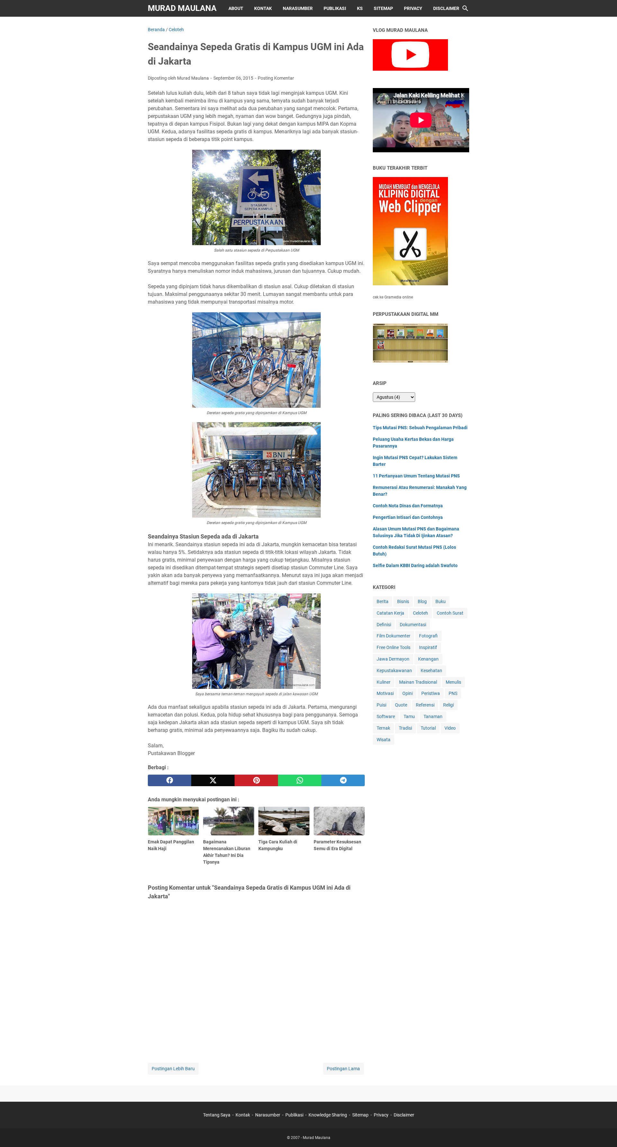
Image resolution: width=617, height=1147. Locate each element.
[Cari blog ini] (465, 8)
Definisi (384, 624)
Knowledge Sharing (327, 1114)
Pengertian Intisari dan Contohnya (408, 517)
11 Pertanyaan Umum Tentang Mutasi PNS (416, 475)
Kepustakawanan (394, 670)
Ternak (383, 728)
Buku (440, 601)
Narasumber (298, 8)
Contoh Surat (450, 613)
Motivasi (385, 693)
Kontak (263, 8)
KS (360, 8)
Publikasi (335, 8)
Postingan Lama (343, 1068)
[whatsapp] (299, 780)
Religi (448, 704)
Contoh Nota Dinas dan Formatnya (408, 505)
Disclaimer (446, 8)
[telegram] (343, 780)
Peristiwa (430, 693)
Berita (383, 601)
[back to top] (604, 1132)
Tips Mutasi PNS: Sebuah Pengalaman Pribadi (420, 427)
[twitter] (213, 780)
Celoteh (420, 613)
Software (386, 716)
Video (450, 728)
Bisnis (403, 601)
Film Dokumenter (393, 635)
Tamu (409, 716)
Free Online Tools (393, 647)
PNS (453, 693)
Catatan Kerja (390, 613)
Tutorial (428, 728)
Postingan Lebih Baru (173, 1068)
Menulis (453, 682)
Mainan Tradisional (418, 682)
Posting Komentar (276, 78)
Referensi (425, 704)
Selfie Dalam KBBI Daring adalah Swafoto (415, 565)
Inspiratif (428, 647)
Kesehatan (431, 670)
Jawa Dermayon (393, 659)
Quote (401, 704)
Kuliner (383, 682)
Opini (407, 693)
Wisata (383, 739)
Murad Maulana (182, 8)
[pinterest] (256, 780)
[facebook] (169, 780)
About (235, 8)
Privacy (413, 8)
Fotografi (428, 635)
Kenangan (428, 659)
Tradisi (405, 728)
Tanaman (433, 716)
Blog (422, 601)
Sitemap (383, 8)
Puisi (381, 704)
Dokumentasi (413, 624)
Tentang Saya (216, 1114)
